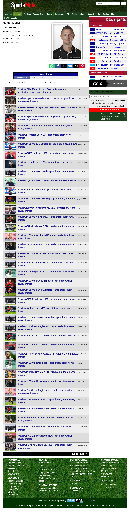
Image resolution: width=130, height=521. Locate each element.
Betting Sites (78, 459)
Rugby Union (47, 469)
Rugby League (48, 485)
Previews (27, 14)
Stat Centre (13, 474)
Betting (106, 14)
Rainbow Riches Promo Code (81, 475)
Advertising (106, 465)
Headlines (8, 14)
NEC (43, 77)
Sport (115, 83)
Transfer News (38, 14)
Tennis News (45, 463)
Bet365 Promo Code (79, 463)
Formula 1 (76, 487)
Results (42, 465)
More (113, 14)
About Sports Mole (110, 463)
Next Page (78, 453)
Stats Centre (59, 14)
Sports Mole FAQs (110, 468)
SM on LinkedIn (108, 484)
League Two (13, 489)
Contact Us (106, 474)
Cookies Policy (107, 505)
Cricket (82, 14)
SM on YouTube (108, 487)
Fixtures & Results (17, 465)
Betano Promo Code (79, 465)
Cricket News (76, 483)
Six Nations (44, 475)
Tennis (74, 14)
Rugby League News (49, 488)
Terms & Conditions (73, 505)
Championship (14, 483)
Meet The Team (108, 471)
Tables (49, 14)
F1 (68, 14)
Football (17, 14)
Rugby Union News (48, 472)
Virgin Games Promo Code (82, 471)
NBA (98, 14)
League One (13, 486)
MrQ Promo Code (78, 468)
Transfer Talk (14, 471)
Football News (14, 463)
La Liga (11, 492)
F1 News (74, 491)
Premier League (15, 481)
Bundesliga (13, 495)
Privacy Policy (91, 505)
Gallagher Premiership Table (49, 479)
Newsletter (106, 476)
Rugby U (91, 14)
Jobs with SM (107, 480)
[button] (52, 66)
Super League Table (48, 491)
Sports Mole (109, 459)
